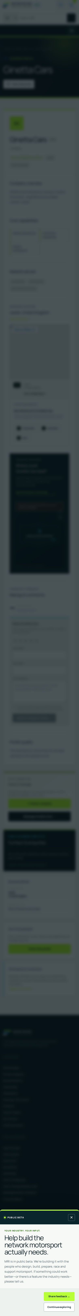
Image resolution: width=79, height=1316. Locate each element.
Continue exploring (59, 1307)
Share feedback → (59, 1296)
